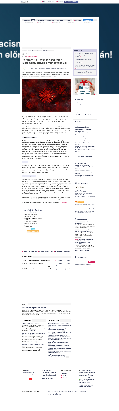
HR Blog (24, 304)
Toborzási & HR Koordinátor (84, 110)
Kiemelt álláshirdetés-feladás (85, 156)
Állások (79, 122)
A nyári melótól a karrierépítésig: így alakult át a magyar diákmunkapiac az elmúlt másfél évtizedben (85, 72)
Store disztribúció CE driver (84, 137)
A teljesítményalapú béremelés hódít (58, 357)
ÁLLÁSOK (69, 20)
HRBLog (30, 48)
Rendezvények (81, 163)
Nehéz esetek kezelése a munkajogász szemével (84, 172)
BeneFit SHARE (87, 20)
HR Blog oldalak (82, 219)
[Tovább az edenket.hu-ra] (85, 187)
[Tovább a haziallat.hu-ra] (85, 202)
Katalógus (59, 1)
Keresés (76, 260)
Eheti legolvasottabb (87, 22)
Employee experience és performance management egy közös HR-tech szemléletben (83, 61)
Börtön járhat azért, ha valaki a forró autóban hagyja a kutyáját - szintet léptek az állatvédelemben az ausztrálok (84, 211)
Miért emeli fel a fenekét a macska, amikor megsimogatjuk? (85, 205)
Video (27, 370)
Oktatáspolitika (56, 22)
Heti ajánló (79, 50)
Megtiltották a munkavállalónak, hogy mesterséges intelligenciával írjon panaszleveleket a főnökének (57, 329)
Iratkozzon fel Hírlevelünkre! (30, 251)
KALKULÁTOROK (50, 20)
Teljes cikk (32, 330)
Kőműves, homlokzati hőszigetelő (83, 129)
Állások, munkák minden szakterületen (85, 154)
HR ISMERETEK (40, 20)
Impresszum (57, 391)
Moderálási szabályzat (53, 393)
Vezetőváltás (70, 22)
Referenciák (64, 391)
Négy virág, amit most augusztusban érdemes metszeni (83, 194)
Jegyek (68, 260)
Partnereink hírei (82, 183)
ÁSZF (52, 391)
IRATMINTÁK (78, 20)
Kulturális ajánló (85, 370)
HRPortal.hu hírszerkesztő (31, 56)
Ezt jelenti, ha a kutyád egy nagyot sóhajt (84, 208)
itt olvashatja (64, 202)
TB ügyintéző (80, 102)
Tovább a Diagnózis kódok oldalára (83, 264)
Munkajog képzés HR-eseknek (82, 170)
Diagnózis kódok (82, 257)
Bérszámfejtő (80, 104)
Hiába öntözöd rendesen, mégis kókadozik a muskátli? (85, 197)
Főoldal (25, 48)
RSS (49, 391)
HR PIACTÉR (60, 20)
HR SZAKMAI (27, 20)
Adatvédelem (83, 391)
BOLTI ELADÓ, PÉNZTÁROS (84, 138)
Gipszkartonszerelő (82, 140)
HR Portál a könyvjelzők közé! (46, 251)
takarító (77, 124)
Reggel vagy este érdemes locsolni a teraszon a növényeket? (83, 190)
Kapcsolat (76, 391)
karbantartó (78, 135)
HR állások (80, 100)
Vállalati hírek (41, 22)
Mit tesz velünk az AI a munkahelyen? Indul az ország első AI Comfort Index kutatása (85, 67)
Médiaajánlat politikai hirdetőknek (82, 393)
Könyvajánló (47, 370)
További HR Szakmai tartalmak (82, 250)
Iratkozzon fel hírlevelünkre (54, 394)
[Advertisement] (46, 287)
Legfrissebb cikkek (28, 22)
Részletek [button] (60, 260)
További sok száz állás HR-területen (85, 114)
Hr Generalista (81, 108)
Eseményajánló (27, 256)
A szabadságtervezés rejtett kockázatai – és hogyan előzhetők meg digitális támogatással (59, 342)
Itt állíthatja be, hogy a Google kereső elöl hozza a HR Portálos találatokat (48, 68)
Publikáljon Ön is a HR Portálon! (62, 251)
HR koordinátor (81, 106)
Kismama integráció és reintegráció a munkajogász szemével (84, 176)
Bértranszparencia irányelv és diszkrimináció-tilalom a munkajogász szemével (84, 167)
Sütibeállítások (70, 393)
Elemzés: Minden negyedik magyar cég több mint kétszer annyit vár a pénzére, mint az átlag (59, 325)
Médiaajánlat (62, 393)
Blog (43, 1)
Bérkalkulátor (51, 1)
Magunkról (70, 391)
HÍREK (33, 20)
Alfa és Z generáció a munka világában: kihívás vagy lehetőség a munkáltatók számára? (84, 55)
